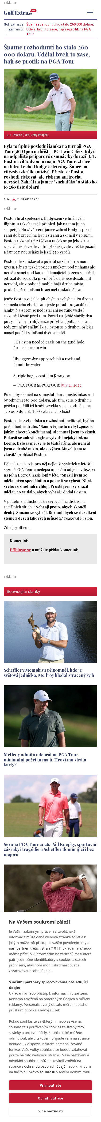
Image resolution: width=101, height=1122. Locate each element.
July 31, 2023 (71, 385)
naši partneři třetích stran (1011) (35, 948)
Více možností (50, 1111)
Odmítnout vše (50, 1098)
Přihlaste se (20, 549)
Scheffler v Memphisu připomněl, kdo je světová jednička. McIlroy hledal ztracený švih (49, 672)
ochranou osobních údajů (45, 1066)
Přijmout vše (50, 1085)
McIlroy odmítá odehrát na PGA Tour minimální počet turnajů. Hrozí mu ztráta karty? (45, 760)
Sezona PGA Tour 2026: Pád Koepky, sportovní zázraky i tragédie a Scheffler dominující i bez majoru (50, 849)
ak (13, 199)
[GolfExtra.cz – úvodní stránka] (20, 12)
